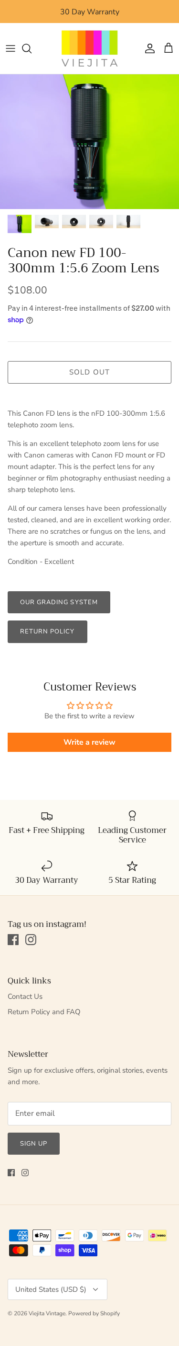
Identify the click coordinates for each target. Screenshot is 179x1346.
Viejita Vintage (47, 1313)
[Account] (147, 48)
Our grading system (59, 602)
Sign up (33, 1143)
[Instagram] (30, 939)
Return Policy (47, 631)
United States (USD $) (50, 1289)
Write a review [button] (89, 742)
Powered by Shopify (94, 1313)
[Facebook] (13, 939)
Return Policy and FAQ (44, 1012)
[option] (89, 141)
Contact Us (25, 996)
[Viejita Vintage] (90, 48)
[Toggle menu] (10, 48)
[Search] (31, 48)
